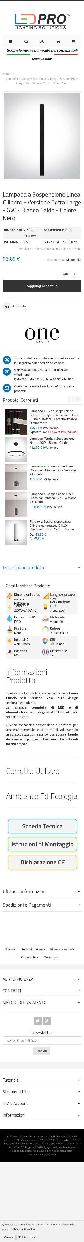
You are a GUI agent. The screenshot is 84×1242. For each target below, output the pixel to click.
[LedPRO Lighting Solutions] (42, 22)
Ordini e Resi (30, 957)
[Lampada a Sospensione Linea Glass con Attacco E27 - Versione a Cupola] (16, 477)
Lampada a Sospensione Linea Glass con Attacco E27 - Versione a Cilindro (53, 497)
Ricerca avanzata (62, 949)
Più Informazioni (27, 1237)
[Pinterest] (47, 1021)
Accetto (10, 1237)
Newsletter (42, 1032)
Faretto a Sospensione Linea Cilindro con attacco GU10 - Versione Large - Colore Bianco (52, 525)
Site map (11, 949)
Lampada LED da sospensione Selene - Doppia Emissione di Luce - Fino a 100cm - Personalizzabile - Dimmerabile (54, 417)
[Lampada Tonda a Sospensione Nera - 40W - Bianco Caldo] (16, 449)
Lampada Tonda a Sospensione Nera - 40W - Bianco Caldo (52, 440)
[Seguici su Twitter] (38, 1021)
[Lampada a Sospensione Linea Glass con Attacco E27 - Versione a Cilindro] (16, 504)
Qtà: (66, 273)
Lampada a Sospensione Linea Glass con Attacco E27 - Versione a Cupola (53, 470)
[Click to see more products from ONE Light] (42, 335)
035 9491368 (41, 370)
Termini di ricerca (34, 949)
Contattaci (51, 957)
